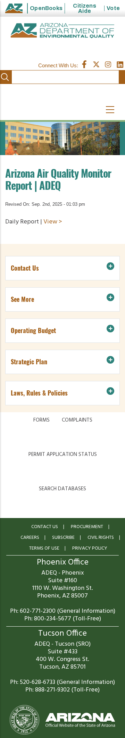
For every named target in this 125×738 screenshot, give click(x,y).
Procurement (87, 527)
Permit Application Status (62, 454)
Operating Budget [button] (33, 330)
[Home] (62, 31)
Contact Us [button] (25, 268)
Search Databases (62, 489)
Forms (41, 420)
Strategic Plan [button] (29, 361)
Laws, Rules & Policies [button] (39, 393)
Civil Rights (101, 538)
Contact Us (44, 527)
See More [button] (22, 299)
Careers (29, 538)
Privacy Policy (89, 548)
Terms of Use (44, 548)
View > (52, 222)
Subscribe (63, 538)
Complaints (77, 420)
